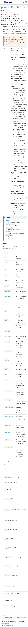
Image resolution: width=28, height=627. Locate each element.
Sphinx (11, 625)
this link (11, 248)
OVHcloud (6, 623)
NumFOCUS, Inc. (16, 621)
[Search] (23, 2)
